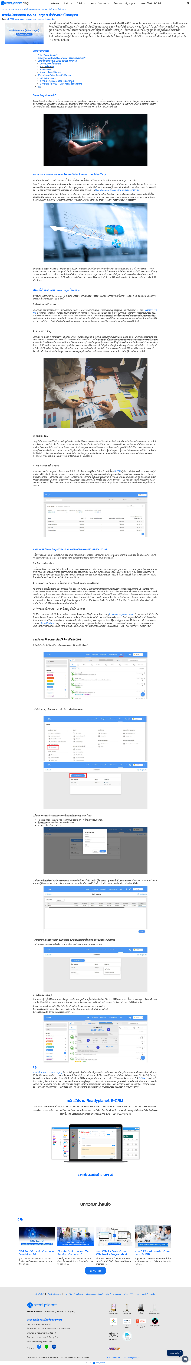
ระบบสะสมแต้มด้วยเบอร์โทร (146, 1294)
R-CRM (117, 471)
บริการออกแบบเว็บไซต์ (94, 1294)
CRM (20, 1219)
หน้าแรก (5, 9)
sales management (28, 19)
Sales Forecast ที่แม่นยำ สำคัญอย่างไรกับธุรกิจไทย (117, 190)
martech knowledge (46, 19)
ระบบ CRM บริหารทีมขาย (73, 1294)
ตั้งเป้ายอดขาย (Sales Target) (121, 614)
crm (17, 19)
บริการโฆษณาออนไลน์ (113, 1294)
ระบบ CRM (15, 9)
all (8, 19)
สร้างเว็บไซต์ (39, 1294)
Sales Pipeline (47, 623)
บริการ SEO (128, 1294)
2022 (12, 19)
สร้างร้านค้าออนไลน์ (54, 1294)
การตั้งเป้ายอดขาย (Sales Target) (47, 1072)
